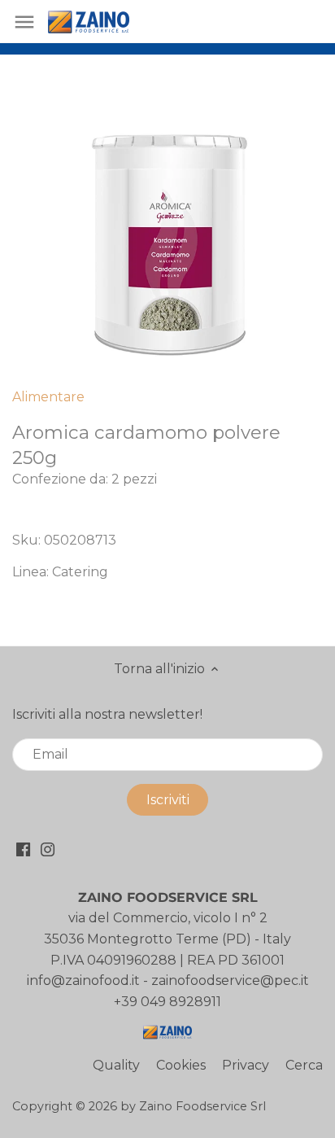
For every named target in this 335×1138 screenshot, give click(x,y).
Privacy (245, 1065)
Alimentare (48, 397)
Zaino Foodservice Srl (202, 1106)
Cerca (304, 1065)
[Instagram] (47, 848)
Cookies (181, 1065)
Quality (116, 1065)
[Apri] (24, 22)
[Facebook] (23, 848)
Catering (80, 572)
